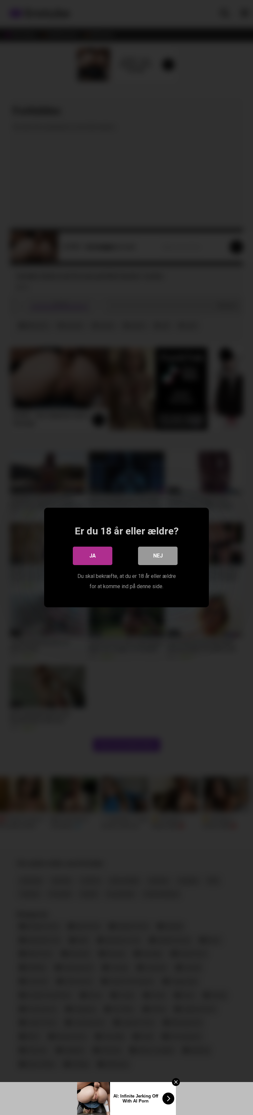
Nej (158, 556)
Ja (92, 556)
